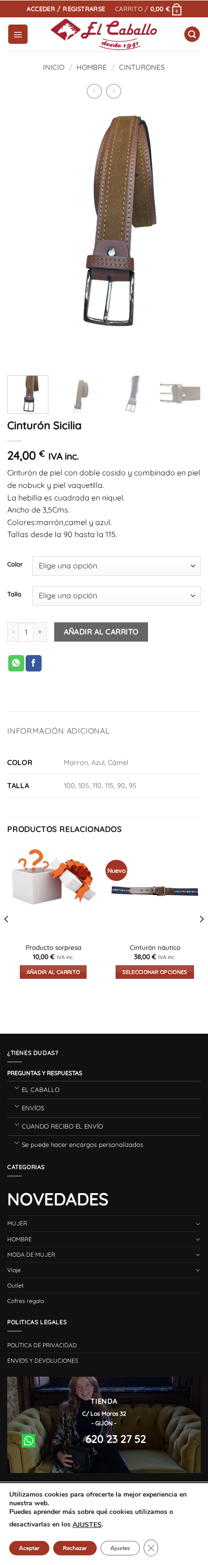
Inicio (53, 67)
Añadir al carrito (101, 631)
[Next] (184, 237)
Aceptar (29, 1548)
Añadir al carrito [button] (53, 972)
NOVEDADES (57, 1199)
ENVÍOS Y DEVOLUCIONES (42, 1360)
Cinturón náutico (155, 947)
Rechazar (75, 1548)
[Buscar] (192, 34)
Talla (14, 594)
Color (15, 564)
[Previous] (23, 237)
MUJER (17, 1223)
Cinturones (142, 67)
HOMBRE (91, 67)
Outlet (15, 1285)
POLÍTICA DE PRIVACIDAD (42, 1345)
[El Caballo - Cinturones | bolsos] (104, 34)
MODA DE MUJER (31, 1254)
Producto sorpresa (53, 947)
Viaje (14, 1270)
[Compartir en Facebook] (34, 663)
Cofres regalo (25, 1300)
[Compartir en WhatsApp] (16, 663)
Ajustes (120, 1548)
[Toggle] (17, 1087)
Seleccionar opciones (154, 972)
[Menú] (18, 34)
